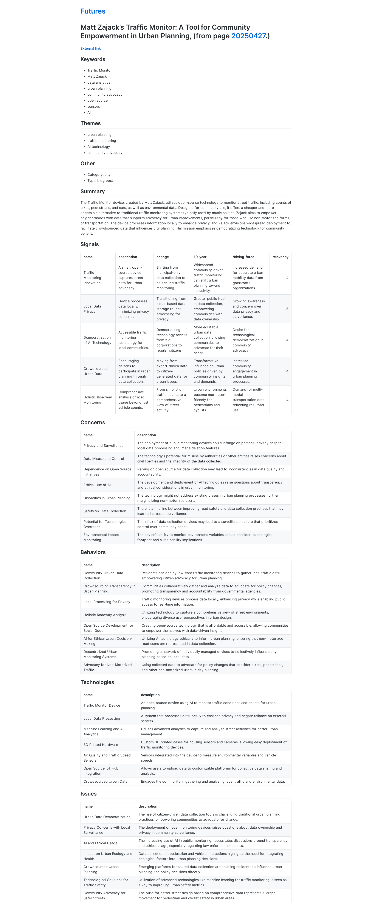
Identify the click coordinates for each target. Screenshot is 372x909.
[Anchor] (107, 58)
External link (91, 48)
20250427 (248, 36)
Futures (93, 11)
